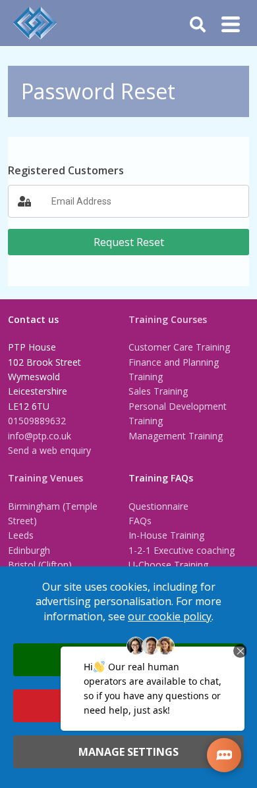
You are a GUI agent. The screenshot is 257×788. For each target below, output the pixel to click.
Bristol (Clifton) (40, 564)
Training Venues (45, 478)
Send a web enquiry (49, 450)
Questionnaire (158, 506)
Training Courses (167, 319)
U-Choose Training (168, 564)
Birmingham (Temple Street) (53, 513)
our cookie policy (170, 616)
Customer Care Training (179, 347)
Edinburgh (29, 550)
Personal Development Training (177, 413)
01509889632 (37, 420)
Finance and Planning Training (173, 369)
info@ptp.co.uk (39, 436)
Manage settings (128, 752)
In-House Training (166, 535)
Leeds (21, 535)
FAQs (140, 520)
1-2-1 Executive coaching (181, 550)
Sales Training (158, 391)
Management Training (175, 436)
